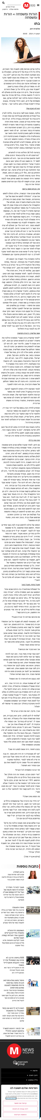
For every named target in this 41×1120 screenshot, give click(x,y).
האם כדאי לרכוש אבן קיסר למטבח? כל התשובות (13, 1009)
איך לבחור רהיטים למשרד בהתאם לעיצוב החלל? (13, 1029)
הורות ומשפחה (26, 14)
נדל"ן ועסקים (33, 1080)
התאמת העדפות (20, 1115)
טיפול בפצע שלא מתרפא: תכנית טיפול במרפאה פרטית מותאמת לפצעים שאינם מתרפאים (13, 984)
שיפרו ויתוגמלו (18, 907)
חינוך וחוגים (33, 1075)
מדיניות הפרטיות (11, 1098)
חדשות (35, 1071)
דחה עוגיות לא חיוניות (20, 1109)
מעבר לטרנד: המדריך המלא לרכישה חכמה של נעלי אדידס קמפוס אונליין (13, 889)
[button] (38, 5)
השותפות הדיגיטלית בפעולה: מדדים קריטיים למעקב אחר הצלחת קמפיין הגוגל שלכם (13, 934)
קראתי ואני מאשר (20, 1103)
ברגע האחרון (19, 872)
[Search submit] (3, 3)
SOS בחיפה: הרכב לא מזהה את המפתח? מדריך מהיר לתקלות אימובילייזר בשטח (13, 961)
